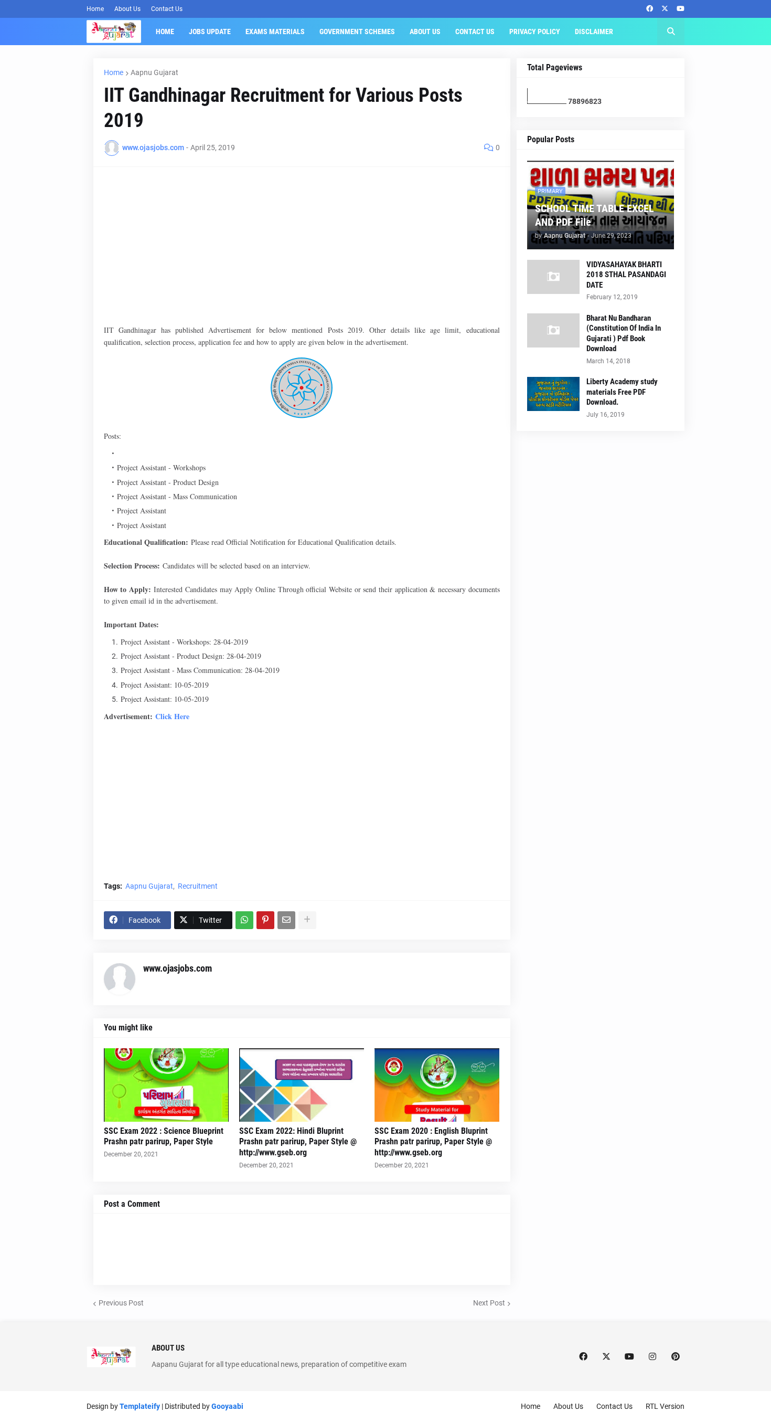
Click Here (172, 716)
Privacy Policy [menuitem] (534, 31)
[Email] (286, 920)
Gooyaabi (227, 1406)
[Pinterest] (265, 920)
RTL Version (665, 1406)
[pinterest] (675, 1357)
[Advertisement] (302, 250)
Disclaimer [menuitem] (594, 31)
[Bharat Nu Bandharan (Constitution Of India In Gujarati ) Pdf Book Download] (553, 330)
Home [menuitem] (165, 31)
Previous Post (121, 1303)
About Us (127, 9)
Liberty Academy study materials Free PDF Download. (622, 392)
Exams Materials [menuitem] (275, 31)
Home (95, 9)
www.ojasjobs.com (177, 968)
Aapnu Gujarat (154, 72)
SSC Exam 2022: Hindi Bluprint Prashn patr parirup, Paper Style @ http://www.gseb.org (298, 1142)
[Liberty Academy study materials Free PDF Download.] (553, 394)
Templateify (140, 1406)
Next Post (489, 1303)
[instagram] (652, 1357)
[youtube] (680, 9)
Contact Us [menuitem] (475, 31)
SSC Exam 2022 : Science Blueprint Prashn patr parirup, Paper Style (163, 1136)
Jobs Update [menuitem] (210, 31)
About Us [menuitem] (425, 31)
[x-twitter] (664, 9)
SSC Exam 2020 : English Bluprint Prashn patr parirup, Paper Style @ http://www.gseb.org (433, 1142)
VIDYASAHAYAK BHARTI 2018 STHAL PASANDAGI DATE (626, 275)
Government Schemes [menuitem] (357, 31)
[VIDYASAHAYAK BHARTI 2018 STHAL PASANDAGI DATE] (553, 277)
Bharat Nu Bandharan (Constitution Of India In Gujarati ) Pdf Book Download (623, 333)
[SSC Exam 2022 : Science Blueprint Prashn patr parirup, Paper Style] (166, 1085)
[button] (670, 31)
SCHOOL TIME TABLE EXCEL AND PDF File (594, 215)
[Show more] (307, 920)
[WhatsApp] (244, 920)
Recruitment (198, 886)
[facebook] (649, 9)
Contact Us (167, 9)
